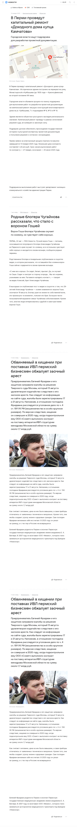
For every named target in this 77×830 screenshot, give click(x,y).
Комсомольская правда (30, 13)
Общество (42, 13)
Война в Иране (18, 7)
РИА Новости (24, 212)
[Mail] (6, 2)
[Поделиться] (61, 197)
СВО (28, 7)
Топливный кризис (40, 7)
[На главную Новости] (12, 2)
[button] (38, 62)
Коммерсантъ (25, 357)
